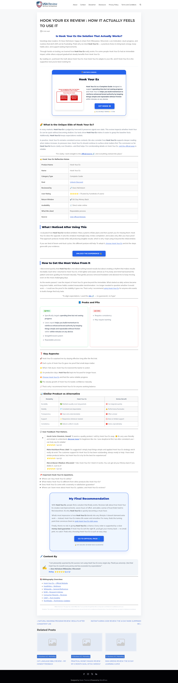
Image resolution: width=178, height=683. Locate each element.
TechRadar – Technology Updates (57, 601)
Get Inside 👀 (104, 106)
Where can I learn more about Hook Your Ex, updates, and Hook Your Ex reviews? (74, 488)
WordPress (103, 680)
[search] (140, 5)
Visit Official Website (78, 217)
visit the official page (127, 146)
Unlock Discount (76, 182)
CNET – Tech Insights (52, 598)
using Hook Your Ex (111, 288)
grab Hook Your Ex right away (86, 521)
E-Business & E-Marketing (47, 656)
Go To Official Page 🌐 (89, 539)
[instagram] (88, 675)
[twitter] (92, 675)
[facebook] (84, 675)
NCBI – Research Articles (53, 592)
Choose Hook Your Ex (50, 377)
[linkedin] (96, 675)
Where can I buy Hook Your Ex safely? (57, 479)
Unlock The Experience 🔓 (89, 254)
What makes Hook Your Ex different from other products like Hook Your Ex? (71, 482)
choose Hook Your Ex (114, 243)
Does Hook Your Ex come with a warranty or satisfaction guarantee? (68, 485)
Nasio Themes (85, 680)
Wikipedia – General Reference (56, 589)
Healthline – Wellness (52, 586)
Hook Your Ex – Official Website (56, 583)
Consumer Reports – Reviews (55, 595)
